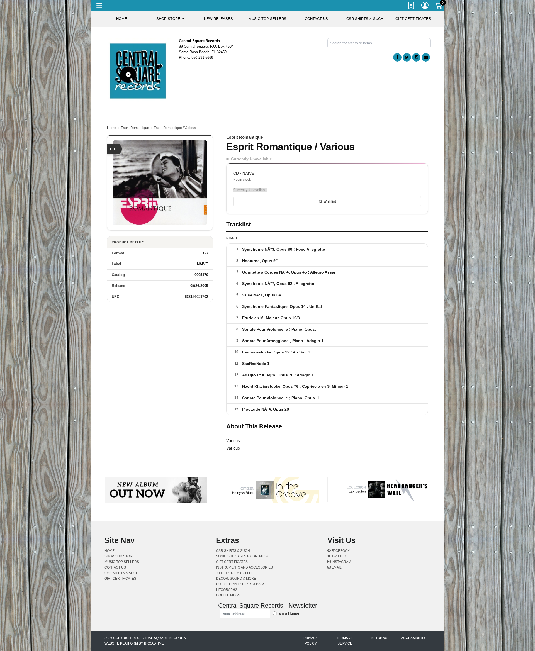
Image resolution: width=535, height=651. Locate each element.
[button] (170, 19)
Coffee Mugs (228, 595)
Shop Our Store (119, 556)
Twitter (338, 556)
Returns (379, 638)
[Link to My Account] (425, 6)
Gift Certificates (413, 19)
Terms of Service (344, 640)
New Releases (218, 19)
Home (111, 128)
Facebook (340, 551)
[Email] (426, 57)
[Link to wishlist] (411, 6)
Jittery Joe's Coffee (235, 573)
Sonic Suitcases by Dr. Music (243, 556)
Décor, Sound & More (236, 579)
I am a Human (288, 613)
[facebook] (397, 57)
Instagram (341, 562)
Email (336, 567)
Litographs (226, 590)
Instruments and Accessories (244, 567)
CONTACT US (316, 19)
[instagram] (416, 57)
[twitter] (407, 57)
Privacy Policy (310, 640)
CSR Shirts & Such (364, 19)
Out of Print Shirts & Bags (240, 584)
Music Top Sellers (267, 19)
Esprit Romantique (135, 128)
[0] (439, 6)
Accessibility (413, 638)
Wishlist (330, 201)
